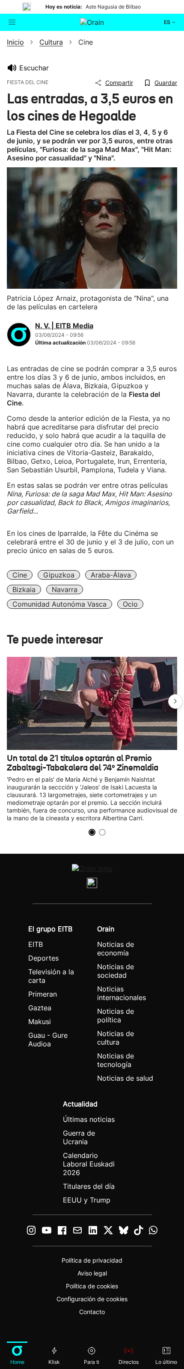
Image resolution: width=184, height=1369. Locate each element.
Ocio (130, 604)
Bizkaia (24, 589)
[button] (175, 701)
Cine (19, 575)
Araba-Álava (111, 575)
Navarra (64, 589)
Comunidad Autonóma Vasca (59, 604)
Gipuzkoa (58, 575)
